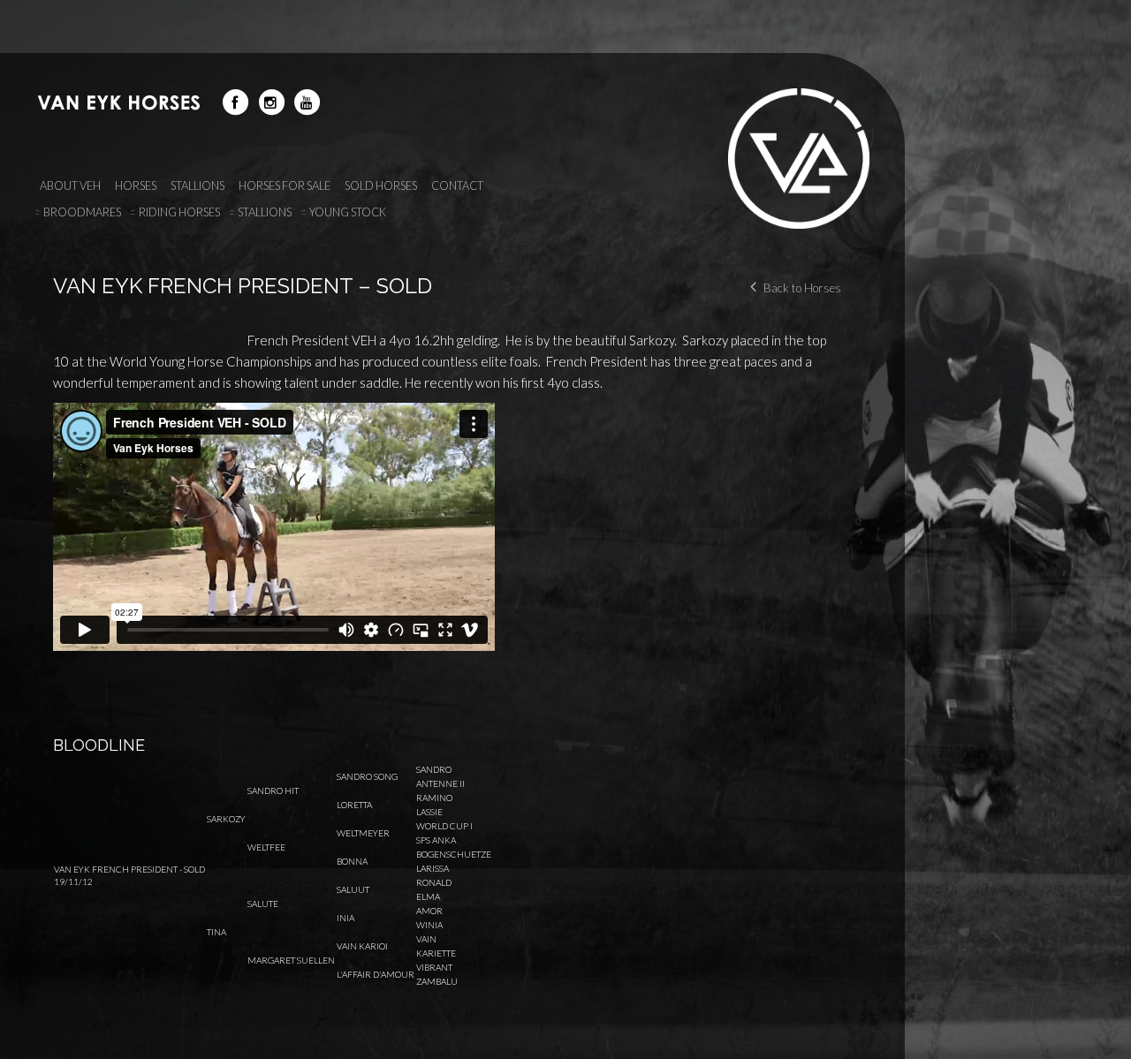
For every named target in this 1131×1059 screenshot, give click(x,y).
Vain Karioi (362, 946)
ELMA (428, 896)
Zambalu (437, 981)
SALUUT (353, 889)
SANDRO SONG (367, 776)
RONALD (434, 882)
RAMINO (434, 797)
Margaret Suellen (291, 960)
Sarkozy (226, 818)
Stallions (265, 212)
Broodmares (82, 212)
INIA (345, 917)
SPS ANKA (436, 840)
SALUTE (262, 903)
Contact (457, 185)
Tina (216, 932)
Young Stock (347, 212)
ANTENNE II (440, 783)
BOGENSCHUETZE (453, 854)
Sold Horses (381, 185)
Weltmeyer (363, 833)
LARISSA (432, 868)
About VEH (70, 185)
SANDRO (434, 769)
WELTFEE (266, 847)
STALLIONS (197, 185)
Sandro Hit (273, 790)
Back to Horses (802, 288)
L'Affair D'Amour (375, 974)
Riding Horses (179, 212)
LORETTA (354, 804)
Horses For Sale (284, 185)
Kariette (436, 953)
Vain (426, 939)
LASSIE (429, 811)
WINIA (429, 924)
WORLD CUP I (444, 826)
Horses (135, 185)
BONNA (352, 861)
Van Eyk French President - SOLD (129, 869)
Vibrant (434, 967)
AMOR (429, 910)
